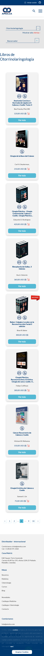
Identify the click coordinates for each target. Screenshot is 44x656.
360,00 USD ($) (20, 279)
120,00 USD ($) (20, 113)
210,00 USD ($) (20, 169)
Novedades (6, 597)
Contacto (5, 609)
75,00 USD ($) (20, 501)
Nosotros (5, 575)
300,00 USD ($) (22, 335)
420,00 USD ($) (20, 224)
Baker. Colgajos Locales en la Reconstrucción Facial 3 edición (22, 324)
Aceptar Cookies (22, 652)
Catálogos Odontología (10, 605)
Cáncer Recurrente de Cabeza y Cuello (22, 434)
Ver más (22, 120)
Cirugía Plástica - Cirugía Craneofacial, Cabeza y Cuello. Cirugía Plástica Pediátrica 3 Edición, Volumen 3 (22, 213)
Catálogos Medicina (9, 601)
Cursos (4, 587)
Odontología (6, 583)
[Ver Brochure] (25, 96)
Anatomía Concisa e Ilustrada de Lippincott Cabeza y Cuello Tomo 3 (22, 103)
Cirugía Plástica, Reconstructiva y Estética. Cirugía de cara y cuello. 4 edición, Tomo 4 (22, 379)
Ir (37, 40)
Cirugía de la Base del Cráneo (22, 156)
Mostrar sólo (31, 32)
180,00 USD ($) (20, 390)
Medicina (5, 579)
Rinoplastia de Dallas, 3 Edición (22, 268)
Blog (3, 591)
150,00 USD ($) (20, 445)
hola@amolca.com (8, 624)
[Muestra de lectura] (19, 96)
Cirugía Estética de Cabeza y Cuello (22, 489)
